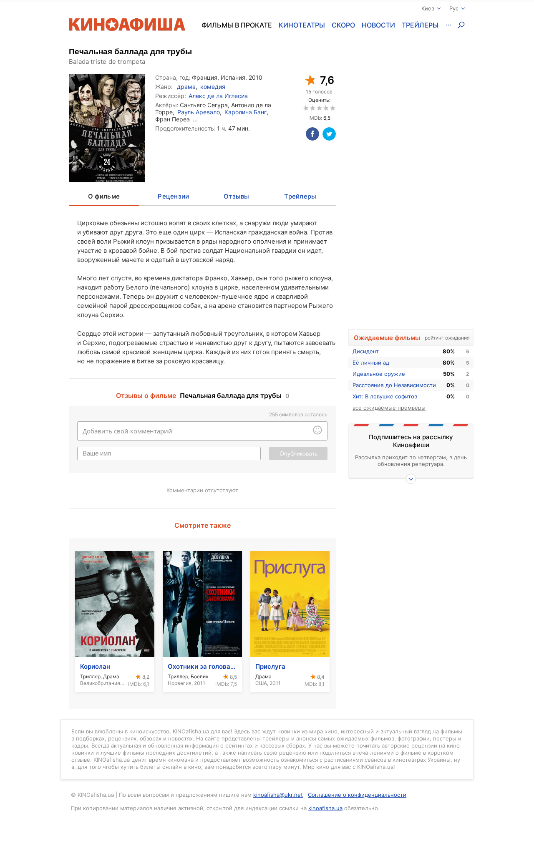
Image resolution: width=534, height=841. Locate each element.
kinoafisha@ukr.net (278, 794)
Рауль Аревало (198, 112)
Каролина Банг (245, 112)
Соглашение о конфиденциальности (357, 794)
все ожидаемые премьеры (389, 407)
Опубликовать (298, 453)
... (195, 119)
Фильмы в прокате (237, 25)
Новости (378, 25)
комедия (212, 86)
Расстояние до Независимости (394, 385)
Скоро (343, 25)
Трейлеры (420, 25)
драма (186, 86)
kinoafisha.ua (325, 808)
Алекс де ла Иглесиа (218, 95)
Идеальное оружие (379, 373)
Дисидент (366, 351)
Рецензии (173, 196)
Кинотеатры (302, 25)
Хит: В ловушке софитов (385, 396)
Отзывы (236, 196)
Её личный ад (371, 362)
